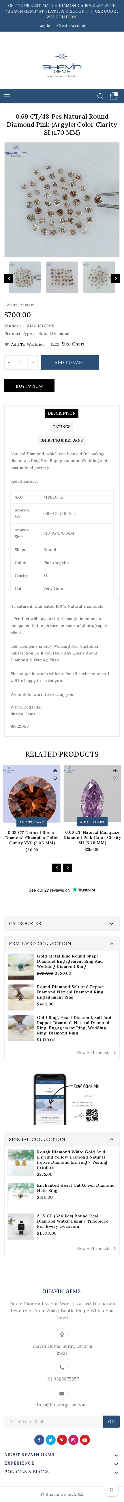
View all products (97, 1052)
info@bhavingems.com (62, 1405)
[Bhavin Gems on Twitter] (50, 1439)
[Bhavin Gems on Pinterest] (62, 1439)
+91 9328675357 (62, 1379)
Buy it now (29, 386)
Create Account (71, 25)
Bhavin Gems (62, 1291)
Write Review (20, 305)
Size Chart (73, 344)
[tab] (61, 413)
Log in (44, 25)
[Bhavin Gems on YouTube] (84, 1439)
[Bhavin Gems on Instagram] (73, 1439)
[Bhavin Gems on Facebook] (39, 1439)
